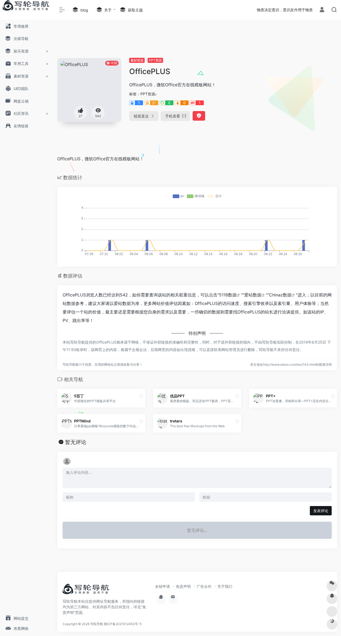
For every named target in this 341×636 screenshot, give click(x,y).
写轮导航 (96, 624)
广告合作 (204, 586)
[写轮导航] (87, 590)
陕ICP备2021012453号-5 (122, 624)
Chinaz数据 (280, 294)
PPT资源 (155, 60)
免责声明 (183, 586)
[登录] (322, 10)
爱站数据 (252, 294)
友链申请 (162, 586)
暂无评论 (75, 442)
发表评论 (320, 510)
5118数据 (228, 294)
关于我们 (224, 586)
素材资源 (137, 60)
